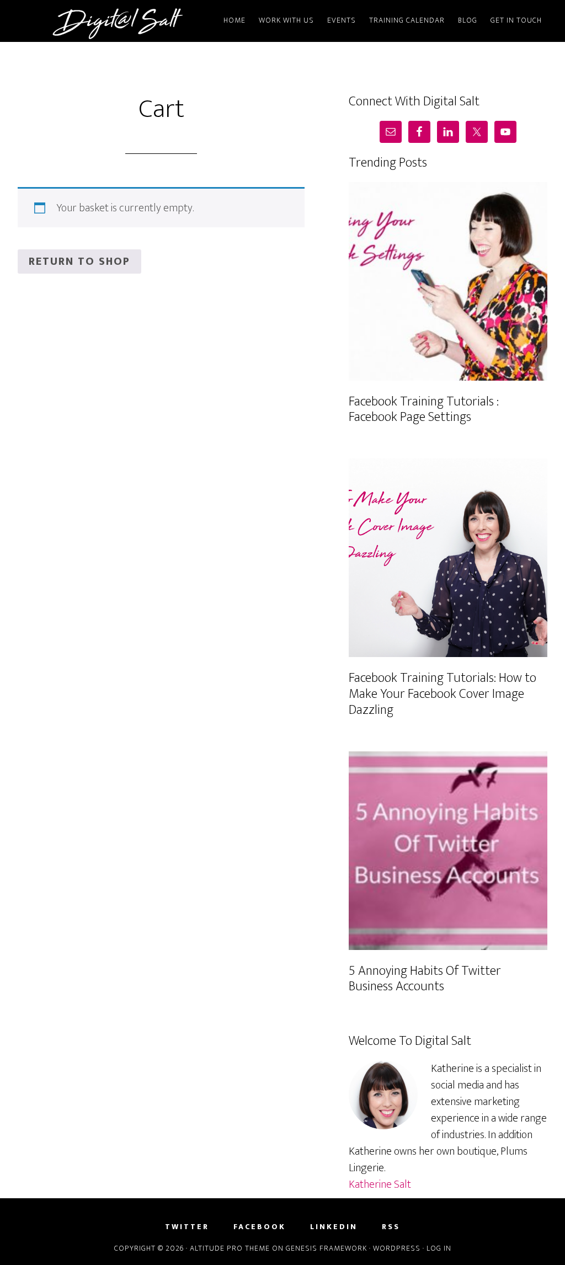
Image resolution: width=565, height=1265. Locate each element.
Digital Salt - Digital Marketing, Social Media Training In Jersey (117, 21)
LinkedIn (334, 1227)
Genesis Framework (326, 1248)
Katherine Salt (380, 1184)
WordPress (396, 1248)
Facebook (259, 1227)
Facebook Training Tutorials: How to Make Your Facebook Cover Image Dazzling (442, 694)
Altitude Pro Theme (230, 1248)
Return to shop (79, 261)
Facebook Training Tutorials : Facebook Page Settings (424, 410)
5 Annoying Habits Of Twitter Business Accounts (425, 979)
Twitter (187, 1227)
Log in (439, 1248)
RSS (391, 1227)
